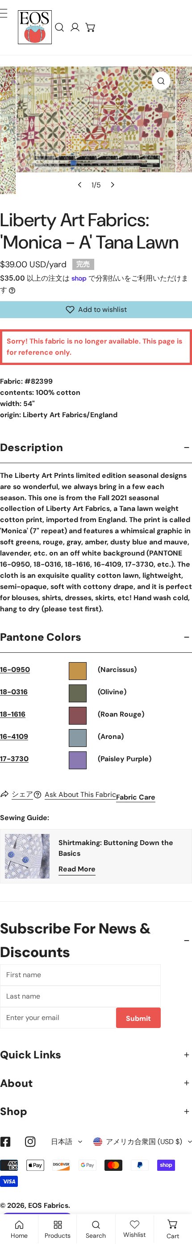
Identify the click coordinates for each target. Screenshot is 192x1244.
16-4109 (14, 736)
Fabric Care (135, 797)
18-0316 (14, 692)
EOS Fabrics (48, 1205)
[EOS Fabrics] (35, 27)
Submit (138, 1018)
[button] (91, 27)
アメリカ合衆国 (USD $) (144, 1141)
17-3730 (14, 758)
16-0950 (15, 669)
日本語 (61, 1141)
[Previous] (80, 184)
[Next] (111, 184)
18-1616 (12, 714)
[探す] (59, 27)
